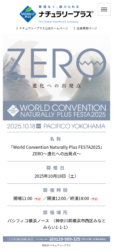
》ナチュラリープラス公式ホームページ (42, 28)
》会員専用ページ (85, 28)
